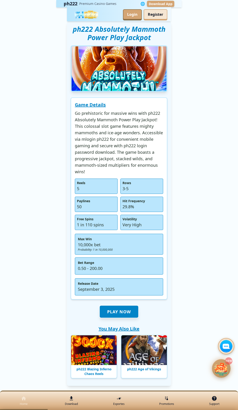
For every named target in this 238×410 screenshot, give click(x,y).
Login (132, 14)
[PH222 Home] (86, 14)
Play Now (119, 311)
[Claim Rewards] (221, 369)
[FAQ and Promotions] (226, 346)
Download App (160, 4)
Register (155, 14)
